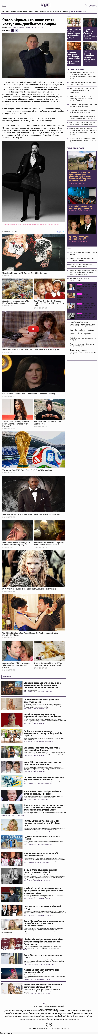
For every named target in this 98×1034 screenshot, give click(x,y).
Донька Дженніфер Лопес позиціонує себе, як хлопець (84, 297)
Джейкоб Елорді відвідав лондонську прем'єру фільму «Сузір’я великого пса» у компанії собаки (44, 890)
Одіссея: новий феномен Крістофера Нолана (42, 837)
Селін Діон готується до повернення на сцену (43, 956)
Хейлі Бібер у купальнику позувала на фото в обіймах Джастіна (42, 763)
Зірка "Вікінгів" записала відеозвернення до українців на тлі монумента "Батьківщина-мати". (44, 923)
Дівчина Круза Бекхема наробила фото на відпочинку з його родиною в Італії (86, 306)
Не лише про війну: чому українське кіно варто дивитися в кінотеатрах (44, 778)
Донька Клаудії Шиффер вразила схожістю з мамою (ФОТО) (40, 871)
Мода (36, 12)
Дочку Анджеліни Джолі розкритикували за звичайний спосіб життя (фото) (86, 287)
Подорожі (50, 12)
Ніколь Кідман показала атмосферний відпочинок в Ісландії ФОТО (43, 986)
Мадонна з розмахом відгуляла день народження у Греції (42, 971)
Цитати (85, 12)
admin (34, 691)
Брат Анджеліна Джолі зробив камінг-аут (79, 238)
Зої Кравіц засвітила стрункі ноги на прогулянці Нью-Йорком (42, 749)
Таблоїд (47, 723)
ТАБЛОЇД (13, 12)
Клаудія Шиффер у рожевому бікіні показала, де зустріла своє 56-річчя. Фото (42, 823)
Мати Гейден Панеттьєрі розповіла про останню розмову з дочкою (43, 792)
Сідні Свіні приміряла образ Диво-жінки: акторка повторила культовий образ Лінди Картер (44, 941)
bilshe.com (47, 1006)
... (90, 11)
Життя (73, 12)
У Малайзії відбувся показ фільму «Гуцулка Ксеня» (81, 207)
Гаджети (43, 12)
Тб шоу (19, 12)
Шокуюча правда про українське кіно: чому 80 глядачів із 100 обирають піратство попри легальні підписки (42, 685)
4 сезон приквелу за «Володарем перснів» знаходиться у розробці (89, 56)
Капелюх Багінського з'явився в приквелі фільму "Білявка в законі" (90, 34)
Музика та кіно (28, 12)
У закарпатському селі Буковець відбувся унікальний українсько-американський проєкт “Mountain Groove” (80, 176)
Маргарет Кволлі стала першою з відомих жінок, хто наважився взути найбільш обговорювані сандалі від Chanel (44, 807)
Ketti (35, 709)
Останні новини (75, 69)
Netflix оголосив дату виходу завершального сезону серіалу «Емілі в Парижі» (43, 733)
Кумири (79, 12)
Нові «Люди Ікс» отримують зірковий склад (42, 907)
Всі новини (5, 12)
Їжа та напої (64, 12)
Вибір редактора (75, 148)
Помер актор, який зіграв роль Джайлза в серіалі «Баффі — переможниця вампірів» (73, 58)
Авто (57, 12)
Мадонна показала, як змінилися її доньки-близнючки (41, 854)
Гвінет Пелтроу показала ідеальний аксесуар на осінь (41, 701)
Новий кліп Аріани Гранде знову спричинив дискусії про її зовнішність (42, 715)
